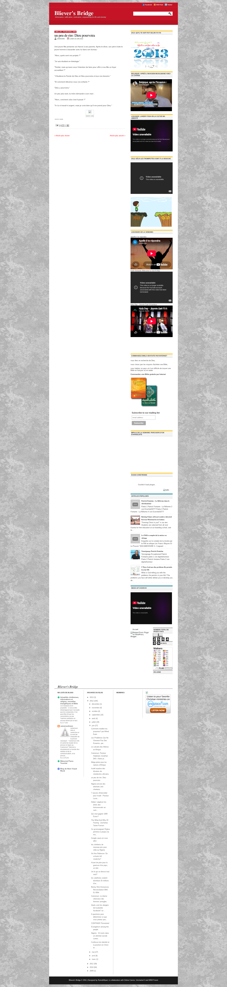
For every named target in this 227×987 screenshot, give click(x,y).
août (94, 718)
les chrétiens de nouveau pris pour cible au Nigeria (99, 847)
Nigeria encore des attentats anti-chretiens (98, 786)
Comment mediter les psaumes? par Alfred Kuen (100, 731)
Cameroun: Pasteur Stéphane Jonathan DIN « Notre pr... (99, 756)
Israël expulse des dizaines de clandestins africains (100, 771)
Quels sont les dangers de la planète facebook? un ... (100, 908)
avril (94, 956)
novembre (96, 708)
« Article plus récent (61, 136)
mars (94, 959)
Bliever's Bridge (74, 13)
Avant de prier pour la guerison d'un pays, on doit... (99, 865)
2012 (92, 701)
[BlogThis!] (63, 125)
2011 (92, 964)
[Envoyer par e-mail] (60, 125)
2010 (92, 967)
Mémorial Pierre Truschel (66, 762)
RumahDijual (103, 980)
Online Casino (129, 980)
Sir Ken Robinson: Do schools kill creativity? (99, 856)
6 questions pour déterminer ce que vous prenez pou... (99, 917)
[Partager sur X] (65, 125)
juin (93, 726)
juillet (94, 722)
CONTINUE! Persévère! (100, 923)
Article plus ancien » (117, 136)
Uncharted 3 (140, 980)
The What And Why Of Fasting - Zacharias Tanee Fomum (99, 823)
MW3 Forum (153, 980)
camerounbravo (66, 726)
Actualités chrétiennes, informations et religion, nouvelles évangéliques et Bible (69, 700)
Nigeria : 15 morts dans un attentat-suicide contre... (100, 936)
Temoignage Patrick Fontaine (152, 551)
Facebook (148, 5)
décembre (96, 704)
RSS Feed (159, 5)
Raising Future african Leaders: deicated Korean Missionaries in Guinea (156, 518)
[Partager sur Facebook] (68, 125)
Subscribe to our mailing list (146, 413)
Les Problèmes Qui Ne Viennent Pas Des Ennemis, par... (99, 740)
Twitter (169, 5)
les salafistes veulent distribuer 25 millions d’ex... (100, 880)
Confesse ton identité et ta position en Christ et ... (100, 945)
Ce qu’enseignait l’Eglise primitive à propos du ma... (100, 832)
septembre (96, 715)
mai (93, 952)
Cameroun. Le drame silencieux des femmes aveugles (99, 899)
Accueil (135, 629)
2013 (92, 697)
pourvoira (67, 32)
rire (74, 32)
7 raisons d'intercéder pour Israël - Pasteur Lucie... (100, 795)
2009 (92, 971)
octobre (95, 711)
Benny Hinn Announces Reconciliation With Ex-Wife (100, 889)
